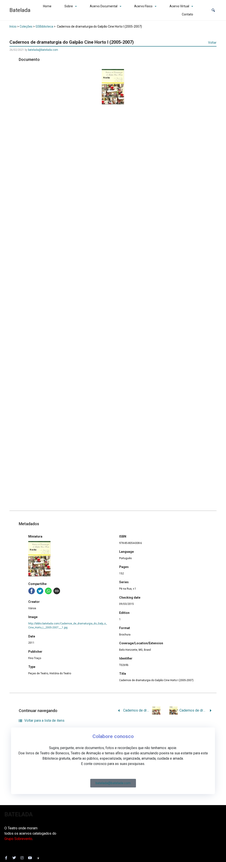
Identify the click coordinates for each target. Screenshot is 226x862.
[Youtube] (30, 858)
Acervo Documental (103, 6)
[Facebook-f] (6, 858)
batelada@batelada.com (43, 49)
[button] (213, 10)
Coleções (26, 26)
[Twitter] (14, 858)
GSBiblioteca (44, 26)
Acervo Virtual (179, 6)
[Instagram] (22, 858)
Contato (187, 14)
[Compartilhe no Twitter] (40, 591)
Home (47, 6)
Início (13, 26)
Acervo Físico (143, 6)
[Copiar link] (56, 591)
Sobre (68, 6)
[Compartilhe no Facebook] (31, 591)
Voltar (212, 42)
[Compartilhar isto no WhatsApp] (48, 591)
